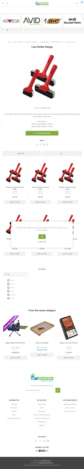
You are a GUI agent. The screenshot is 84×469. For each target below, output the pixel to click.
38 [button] (63, 29)
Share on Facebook (40, 145)
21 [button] (35, 29)
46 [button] (76, 29)
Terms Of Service (70, 411)
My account (42, 404)
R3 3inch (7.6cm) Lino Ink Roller (67, 188)
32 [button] (53, 29)
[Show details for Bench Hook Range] (42, 327)
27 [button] (45, 29)
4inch (12, 280)
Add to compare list (43, 108)
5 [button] (9, 29)
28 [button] (47, 29)
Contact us (14, 408)
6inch (12, 284)
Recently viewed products (42, 415)
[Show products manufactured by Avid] (31, 21)
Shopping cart (42, 422)
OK (42, 236)
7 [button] (12, 29)
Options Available (43, 133)
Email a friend (47, 145)
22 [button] (37, 29)
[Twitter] (36, 440)
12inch (12, 295)
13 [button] (22, 29)
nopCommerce (46, 461)
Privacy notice (70, 408)
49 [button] (81, 29)
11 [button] (19, 29)
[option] (11, 21)
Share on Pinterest (44, 145)
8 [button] (14, 29)
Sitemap (14, 404)
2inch (12, 291)
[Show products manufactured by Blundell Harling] (73, 21)
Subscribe (57, 390)
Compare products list (41, 418)
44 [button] (73, 29)
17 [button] (29, 29)
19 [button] (32, 29)
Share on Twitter (37, 145)
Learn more (42, 241)
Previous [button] (3, 338)
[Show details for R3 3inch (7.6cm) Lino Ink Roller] (67, 173)
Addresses (42, 411)
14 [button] (24, 29)
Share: (42, 140)
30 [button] (50, 29)
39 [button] (65, 29)
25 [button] (42, 29)
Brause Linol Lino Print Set (69, 343)
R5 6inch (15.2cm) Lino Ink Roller (15, 188)
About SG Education (14, 418)
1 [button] (2, 29)
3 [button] (5, 29)
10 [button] (17, 29)
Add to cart (15, 202)
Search (14, 411)
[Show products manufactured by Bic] (52, 21)
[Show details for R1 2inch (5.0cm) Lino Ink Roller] (40, 173)
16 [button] (27, 29)
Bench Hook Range (42, 343)
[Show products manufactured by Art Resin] (11, 21)
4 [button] (7, 29)
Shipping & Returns (70, 404)
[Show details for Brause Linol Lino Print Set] (68, 327)
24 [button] (40, 29)
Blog (13, 415)
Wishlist (42, 425)
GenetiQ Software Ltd (46, 463)
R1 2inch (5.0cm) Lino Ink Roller (40, 188)
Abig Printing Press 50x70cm (15, 343)
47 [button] (78, 29)
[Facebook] (40, 440)
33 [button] (55, 29)
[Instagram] (47, 440)
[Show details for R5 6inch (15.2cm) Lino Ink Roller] (15, 173)
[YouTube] (44, 440)
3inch (12, 298)
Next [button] (81, 338)
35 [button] (58, 29)
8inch (12, 288)
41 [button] (68, 29)
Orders (42, 408)
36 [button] (60, 29)
